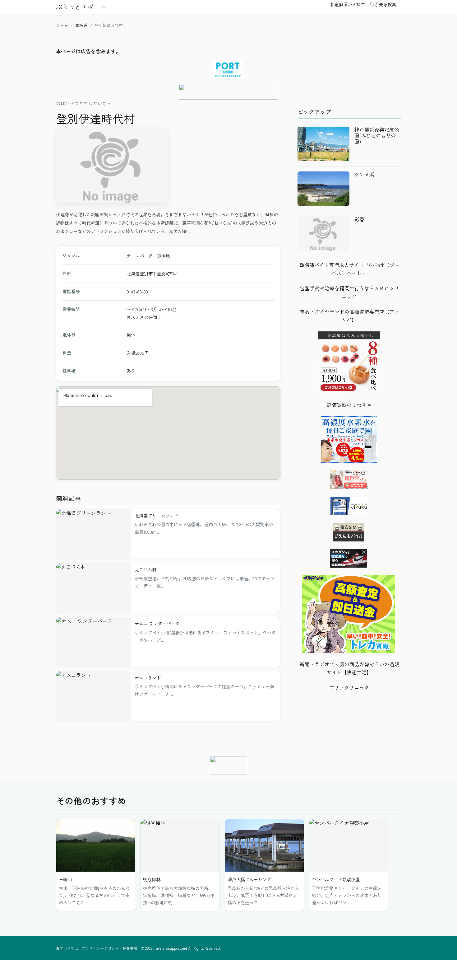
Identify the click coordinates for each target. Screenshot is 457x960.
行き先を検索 (383, 4)
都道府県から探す (347, 4)
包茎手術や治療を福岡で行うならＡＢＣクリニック (349, 292)
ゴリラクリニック (349, 687)
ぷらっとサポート (81, 6)
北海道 (81, 25)
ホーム (62, 25)
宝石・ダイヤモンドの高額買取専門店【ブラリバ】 (349, 315)
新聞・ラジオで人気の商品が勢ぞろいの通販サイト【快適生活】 (349, 668)
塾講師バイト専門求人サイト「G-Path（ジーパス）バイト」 (349, 269)
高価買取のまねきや (349, 405)
